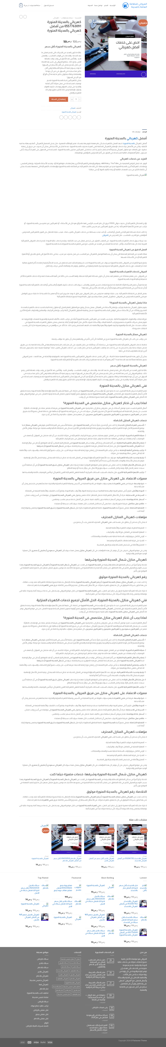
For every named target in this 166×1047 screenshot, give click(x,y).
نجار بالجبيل (76, 990)
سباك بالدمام (66, 967)
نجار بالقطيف (76, 994)
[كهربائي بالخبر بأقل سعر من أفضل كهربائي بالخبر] (99, 839)
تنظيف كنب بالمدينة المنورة (37, 993)
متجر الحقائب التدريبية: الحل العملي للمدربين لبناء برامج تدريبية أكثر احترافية (95, 974)
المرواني (105, 235)
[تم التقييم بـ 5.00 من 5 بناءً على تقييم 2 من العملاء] (61, 38)
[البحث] (118, 5)
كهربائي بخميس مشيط (39, 980)
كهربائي (56, 18)
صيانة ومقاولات (67, 18)
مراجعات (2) (136, 132)
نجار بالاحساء (57, 986)
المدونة (90, 5)
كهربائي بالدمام (75, 979)
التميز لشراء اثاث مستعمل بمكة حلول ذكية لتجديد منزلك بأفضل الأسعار (97, 1027)
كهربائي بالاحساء (62, 971)
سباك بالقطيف (75, 971)
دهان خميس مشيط (67, 959)
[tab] (144, 131)
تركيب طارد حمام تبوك (39, 1006)
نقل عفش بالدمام (41, 1018)
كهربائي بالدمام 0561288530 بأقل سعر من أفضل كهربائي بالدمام (67, 859)
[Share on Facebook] (79, 117)
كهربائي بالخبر (63, 975)
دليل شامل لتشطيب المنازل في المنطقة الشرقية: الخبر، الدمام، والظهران (96, 963)
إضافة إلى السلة (58, 99)
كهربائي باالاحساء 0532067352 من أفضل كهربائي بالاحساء (132, 859)
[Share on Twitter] (75, 117)
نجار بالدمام (59, 990)
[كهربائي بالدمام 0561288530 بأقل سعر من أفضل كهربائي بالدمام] (66, 839)
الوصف (144, 132)
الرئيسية (112, 5)
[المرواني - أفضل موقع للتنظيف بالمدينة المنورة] (134, 5)
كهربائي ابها (43, 984)
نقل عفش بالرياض (40, 1010)
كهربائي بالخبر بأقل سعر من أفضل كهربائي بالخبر (101, 859)
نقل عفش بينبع (42, 1014)
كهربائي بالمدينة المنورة (69, 112)
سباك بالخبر (76, 967)
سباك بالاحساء (75, 963)
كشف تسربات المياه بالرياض (37, 1026)
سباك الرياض (43, 1002)
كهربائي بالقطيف (62, 979)
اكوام (46, 1023)
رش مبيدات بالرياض (100, 1007)
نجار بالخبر (68, 990)
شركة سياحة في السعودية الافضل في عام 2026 (97, 1016)
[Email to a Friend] (70, 117)
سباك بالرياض (42, 959)
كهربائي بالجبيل (75, 975)
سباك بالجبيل (63, 963)
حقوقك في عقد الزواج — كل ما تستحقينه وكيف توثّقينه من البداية (95, 997)
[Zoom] (143, 74)
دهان (78, 959)
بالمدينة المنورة (129, 143)
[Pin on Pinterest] (66, 117)
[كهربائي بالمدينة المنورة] (34, 839)
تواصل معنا (98, 5)
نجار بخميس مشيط (64, 994)
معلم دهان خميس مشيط (71, 986)
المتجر (106, 5)
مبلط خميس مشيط (40, 997)
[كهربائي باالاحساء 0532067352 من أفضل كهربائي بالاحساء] (132, 839)
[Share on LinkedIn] (61, 117)
